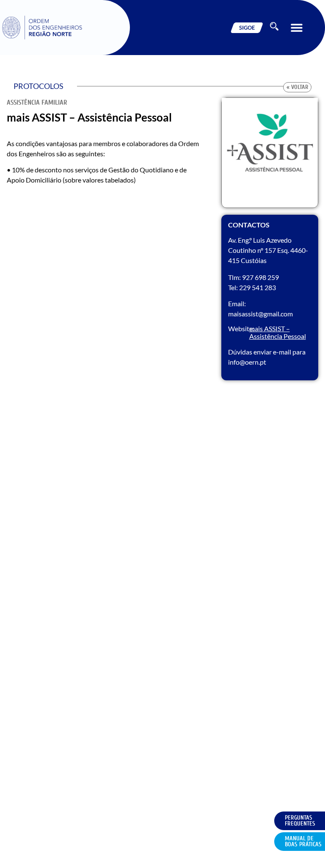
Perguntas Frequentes (300, 820)
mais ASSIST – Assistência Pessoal (277, 332)
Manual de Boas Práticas (303, 841)
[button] (296, 27)
